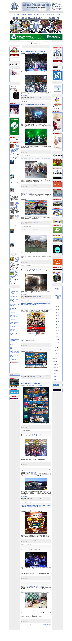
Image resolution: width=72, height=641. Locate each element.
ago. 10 (57, 330)
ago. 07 (57, 335)
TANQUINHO (24, 14)
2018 (55, 367)
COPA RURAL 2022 (13, 308)
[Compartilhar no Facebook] (25, 98)
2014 (55, 373)
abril (55, 350)
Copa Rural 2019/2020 (13, 316)
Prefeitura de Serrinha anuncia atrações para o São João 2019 (33, 547)
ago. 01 (57, 344)
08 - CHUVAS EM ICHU (13, 296)
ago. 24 (57, 309)
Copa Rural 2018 (12, 315)
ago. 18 (57, 318)
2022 (55, 361)
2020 (55, 364)
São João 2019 (45, 53)
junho (56, 347)
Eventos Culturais (13, 326)
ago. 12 (57, 327)
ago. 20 (57, 315)
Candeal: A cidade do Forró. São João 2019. (29, 229)
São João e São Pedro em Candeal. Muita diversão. (31, 349)
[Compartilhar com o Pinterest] (26, 98)
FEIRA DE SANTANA (50, 14)
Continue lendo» (24, 95)
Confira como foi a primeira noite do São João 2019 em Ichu (33, 104)
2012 (55, 376)
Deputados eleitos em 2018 (14, 322)
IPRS (11, 341)
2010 (55, 379)
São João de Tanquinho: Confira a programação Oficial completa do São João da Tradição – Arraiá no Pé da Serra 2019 (35, 304)
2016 (55, 370)
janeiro (56, 355)
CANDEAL (19, 14)
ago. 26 (57, 306)
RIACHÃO (39, 14)
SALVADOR (58, 14)
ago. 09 (57, 332)
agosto (56, 288)
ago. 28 (57, 289)
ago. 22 (57, 312)
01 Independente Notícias (14, 291)
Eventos (27, 160)
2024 (55, 358)
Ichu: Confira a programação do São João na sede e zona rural (33, 432)
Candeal (35, 230)
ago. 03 (57, 341)
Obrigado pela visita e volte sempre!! (17, 631)
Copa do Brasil (12, 320)
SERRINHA (30, 14)
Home (11, 14)
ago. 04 (57, 339)
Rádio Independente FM (14, 355)
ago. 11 (57, 329)
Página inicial (32, 624)
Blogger (17, 60)
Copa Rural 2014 (12, 312)
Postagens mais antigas (47, 624)
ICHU (14, 14)
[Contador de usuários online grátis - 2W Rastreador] (57, 390)
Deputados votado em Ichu (14, 323)
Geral (30, 160)
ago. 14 (57, 324)
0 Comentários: (39, 97)
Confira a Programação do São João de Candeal (30, 383)
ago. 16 (57, 321)
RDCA (11, 347)
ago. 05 (57, 338)
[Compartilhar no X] (24, 98)
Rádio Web (12, 356)
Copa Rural (12, 309)
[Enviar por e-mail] (21, 98)
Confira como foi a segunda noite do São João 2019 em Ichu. (33, 51)
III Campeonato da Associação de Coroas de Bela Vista (14, 336)
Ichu (41, 53)
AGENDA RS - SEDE (13, 301)
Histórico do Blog (12, 329)
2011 (55, 378)
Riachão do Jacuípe (37, 586)
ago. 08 (57, 333)
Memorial (11, 344)
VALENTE (44, 14)
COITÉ (35, 14)
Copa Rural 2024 (12, 319)
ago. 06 (57, 336)
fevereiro (56, 353)
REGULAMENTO (12, 348)
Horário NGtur (12, 330)
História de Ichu (12, 327)
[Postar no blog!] (23, 98)
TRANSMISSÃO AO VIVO (14, 359)
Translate (39, 43)
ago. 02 (57, 342)
